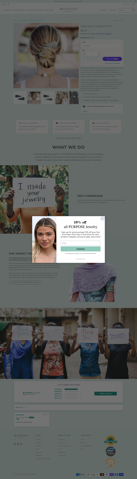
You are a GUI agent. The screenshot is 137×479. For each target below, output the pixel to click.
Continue (80, 249)
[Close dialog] (102, 218)
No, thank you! (80, 259)
